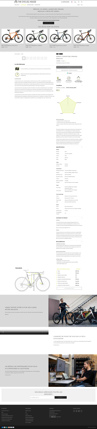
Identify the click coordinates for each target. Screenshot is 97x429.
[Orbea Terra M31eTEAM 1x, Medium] (36, 36)
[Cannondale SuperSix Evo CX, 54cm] (60, 36)
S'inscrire (60, 397)
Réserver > (7, 314)
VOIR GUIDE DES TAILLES (69, 288)
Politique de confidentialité (7, 419)
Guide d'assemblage (29, 420)
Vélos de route (28, 410)
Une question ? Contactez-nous (69, 70)
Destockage (23, 4)
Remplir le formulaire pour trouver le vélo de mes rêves (48, 20)
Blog (79, 4)
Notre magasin (28, 422)
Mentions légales (5, 414)
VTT (26, 412)
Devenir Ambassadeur (29, 417)
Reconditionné (30, 4)
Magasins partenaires (29, 419)
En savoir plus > (8, 374)
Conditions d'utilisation (6, 420)
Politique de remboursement (7, 417)
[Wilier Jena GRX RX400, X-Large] (84, 36)
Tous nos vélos (17, 53)
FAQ (81, 4)
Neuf (57, 90)
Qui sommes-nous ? (5, 410)
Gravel (22, 53)
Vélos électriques (28, 415)
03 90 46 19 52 (66, 1)
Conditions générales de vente (7, 415)
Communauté (37, 4)
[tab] (23, 58)
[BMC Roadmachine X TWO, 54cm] (12, 36)
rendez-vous (53, 416)
